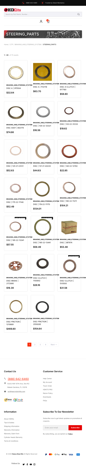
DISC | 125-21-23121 (15, 166)
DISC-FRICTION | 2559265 (40, 322)
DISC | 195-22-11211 (68, 201)
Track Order (47, 386)
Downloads (47, 397)
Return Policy (48, 393)
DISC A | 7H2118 (40, 87)
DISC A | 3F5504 (13, 88)
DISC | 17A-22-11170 (41, 204)
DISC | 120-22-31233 (69, 124)
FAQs (45, 401)
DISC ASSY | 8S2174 (15, 128)
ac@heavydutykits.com (16, 391)
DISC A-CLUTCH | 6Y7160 (67, 88)
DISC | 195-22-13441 (42, 242)
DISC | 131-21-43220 (42, 166)
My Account (47, 382)
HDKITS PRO (47, 389)
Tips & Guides (9, 422)
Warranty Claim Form (11, 434)
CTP (11, 44)
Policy (70, 434)
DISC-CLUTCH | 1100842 (40, 279)
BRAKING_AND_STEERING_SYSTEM (28, 44)
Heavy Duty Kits (17, 454)
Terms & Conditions (11, 441)
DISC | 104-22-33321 (42, 126)
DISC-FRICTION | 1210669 (13, 323)
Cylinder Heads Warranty (13, 437)
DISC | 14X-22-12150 (68, 166)
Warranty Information (11, 430)
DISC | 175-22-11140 (15, 202)
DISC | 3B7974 (66, 242)
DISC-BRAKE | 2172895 (12, 282)
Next (53, 344)
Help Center (47, 378)
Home (6, 44)
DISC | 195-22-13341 (15, 240)
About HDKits (9, 419)
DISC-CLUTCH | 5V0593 (67, 282)
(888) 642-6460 (18, 379)
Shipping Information (11, 426)
